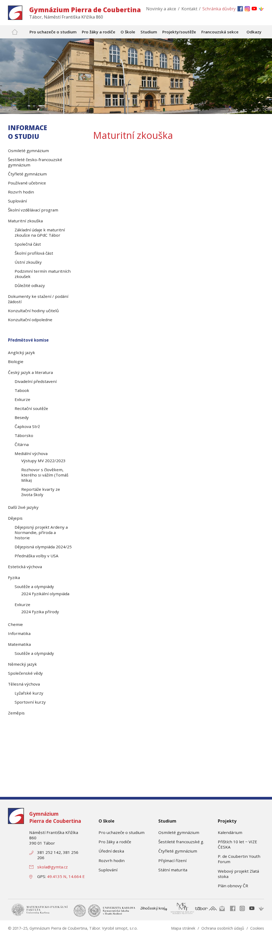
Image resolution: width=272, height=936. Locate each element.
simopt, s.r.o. (126, 928)
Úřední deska (111, 851)
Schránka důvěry (219, 9)
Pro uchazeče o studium (121, 832)
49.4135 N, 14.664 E (66, 876)
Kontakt (189, 9)
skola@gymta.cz (52, 866)
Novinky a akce (161, 9)
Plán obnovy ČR (233, 885)
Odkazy (253, 31)
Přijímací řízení (172, 860)
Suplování (108, 869)
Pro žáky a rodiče (115, 841)
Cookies (257, 928)
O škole (106, 821)
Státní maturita (172, 869)
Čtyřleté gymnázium (177, 851)
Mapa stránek (183, 928)
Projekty (227, 821)
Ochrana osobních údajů (222, 928)
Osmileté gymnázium (178, 832)
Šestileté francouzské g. (181, 841)
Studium (167, 821)
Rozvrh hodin (112, 860)
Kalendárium (230, 832)
